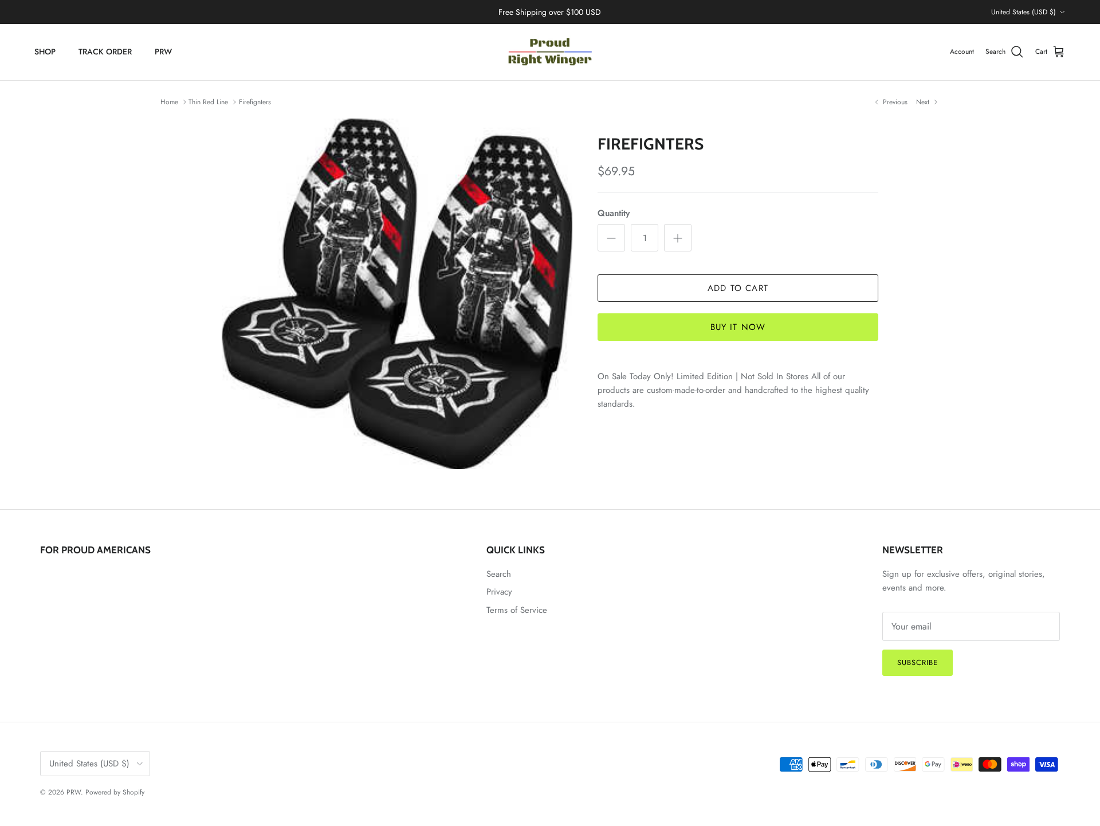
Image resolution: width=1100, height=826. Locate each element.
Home (169, 102)
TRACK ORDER (105, 51)
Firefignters (255, 102)
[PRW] (550, 52)
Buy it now (738, 327)
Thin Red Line (208, 102)
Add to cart (738, 288)
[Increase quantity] (678, 237)
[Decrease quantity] (611, 237)
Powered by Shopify (114, 792)
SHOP (45, 51)
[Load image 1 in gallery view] (397, 294)
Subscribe (917, 662)
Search (498, 574)
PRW (163, 51)
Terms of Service (516, 610)
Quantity (614, 213)
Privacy (499, 591)
